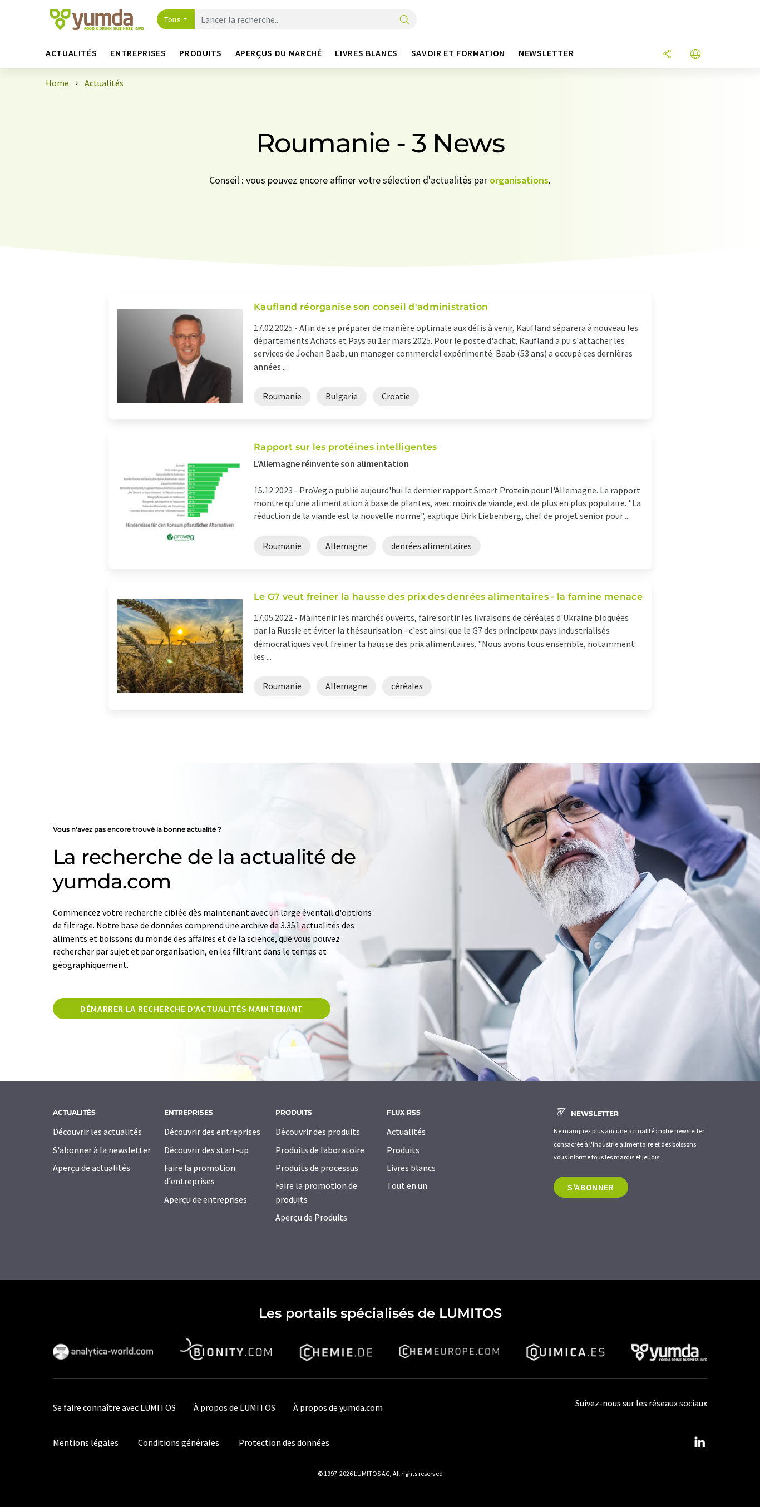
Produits (403, 1149)
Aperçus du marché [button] (278, 53)
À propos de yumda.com (338, 1407)
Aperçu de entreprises (205, 1199)
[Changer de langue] (695, 54)
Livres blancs (411, 1167)
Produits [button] (200, 53)
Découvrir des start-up (206, 1149)
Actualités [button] (71, 53)
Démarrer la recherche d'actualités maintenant (191, 1008)
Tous (172, 19)
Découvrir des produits (317, 1131)
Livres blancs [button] (366, 53)
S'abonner (590, 1187)
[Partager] (667, 54)
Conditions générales (178, 1442)
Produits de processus (316, 1167)
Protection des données (284, 1442)
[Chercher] (404, 20)
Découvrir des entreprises (212, 1131)
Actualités (406, 1131)
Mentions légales (86, 1442)
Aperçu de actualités (91, 1167)
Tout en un (407, 1185)
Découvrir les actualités (97, 1131)
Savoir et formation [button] (458, 53)
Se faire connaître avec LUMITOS (114, 1407)
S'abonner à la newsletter (102, 1149)
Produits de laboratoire (319, 1149)
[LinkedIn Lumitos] (699, 1442)
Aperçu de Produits (311, 1217)
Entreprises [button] (138, 53)
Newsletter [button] (546, 53)
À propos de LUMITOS (234, 1407)
